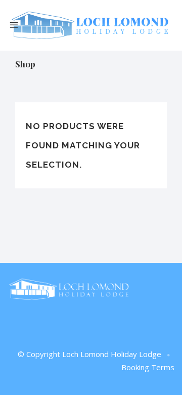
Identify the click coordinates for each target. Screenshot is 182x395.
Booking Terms (147, 367)
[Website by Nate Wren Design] (168, 355)
